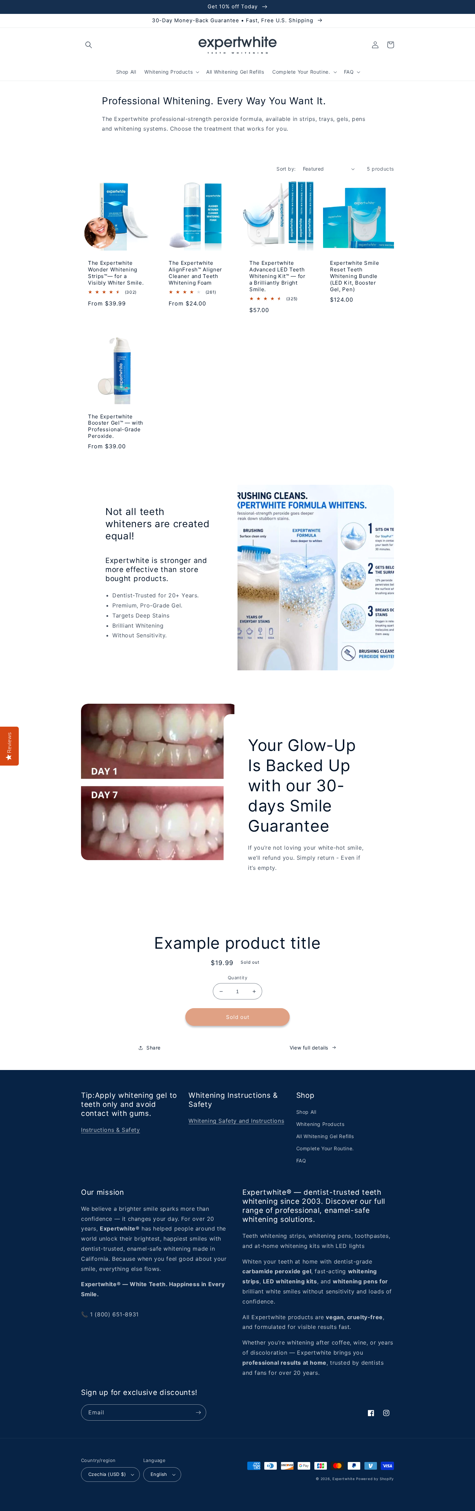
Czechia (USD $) (107, 1474)
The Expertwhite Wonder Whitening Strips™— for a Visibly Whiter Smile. (116, 273)
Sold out (237, 1017)
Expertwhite (343, 1479)
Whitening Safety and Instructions (236, 1120)
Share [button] (153, 1048)
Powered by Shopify (375, 1479)
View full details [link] (309, 1048)
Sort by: (286, 169)
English (159, 1474)
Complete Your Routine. (325, 1148)
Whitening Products (320, 1124)
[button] (88, 44)
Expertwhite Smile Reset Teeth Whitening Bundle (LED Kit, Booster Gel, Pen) (354, 276)
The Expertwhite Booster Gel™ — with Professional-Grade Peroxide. (115, 427)
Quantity (237, 977)
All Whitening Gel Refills (325, 1136)
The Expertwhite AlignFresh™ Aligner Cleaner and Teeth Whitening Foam (195, 273)
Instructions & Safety (110, 1129)
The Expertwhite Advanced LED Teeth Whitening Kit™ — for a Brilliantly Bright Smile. (277, 276)
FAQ (301, 1160)
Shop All (306, 1112)
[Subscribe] (198, 1412)
